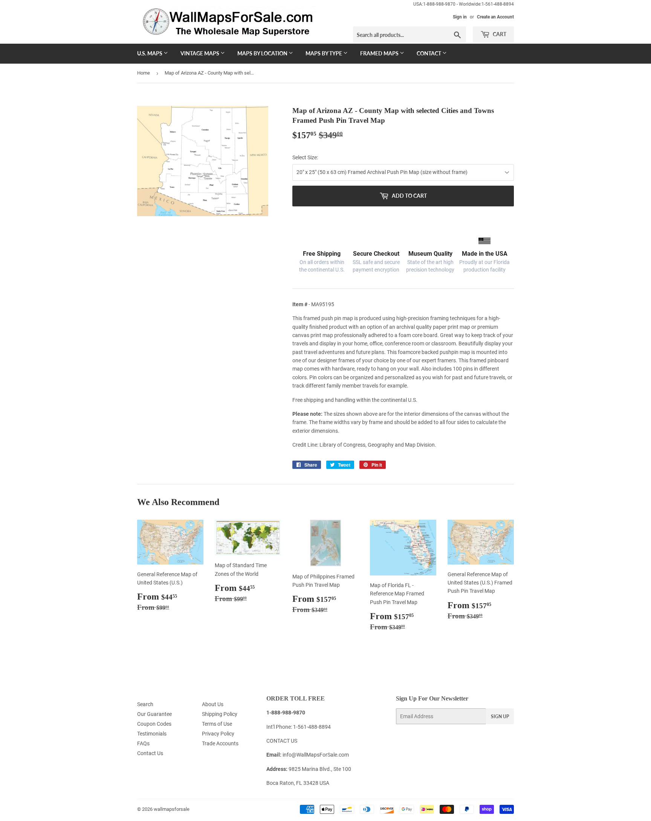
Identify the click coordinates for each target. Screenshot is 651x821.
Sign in (460, 17)
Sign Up (500, 716)
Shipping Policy (219, 714)
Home (143, 73)
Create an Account (495, 17)
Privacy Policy (218, 734)
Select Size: (305, 157)
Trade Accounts (220, 743)
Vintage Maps (200, 53)
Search (145, 704)
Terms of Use (217, 724)
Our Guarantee (154, 714)
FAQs (143, 743)
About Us (212, 704)
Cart (499, 34)
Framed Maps (380, 53)
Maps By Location (263, 53)
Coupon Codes (154, 724)
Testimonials (152, 734)
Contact (429, 53)
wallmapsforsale (171, 809)
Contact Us (150, 753)
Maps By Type (324, 53)
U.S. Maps (150, 53)
